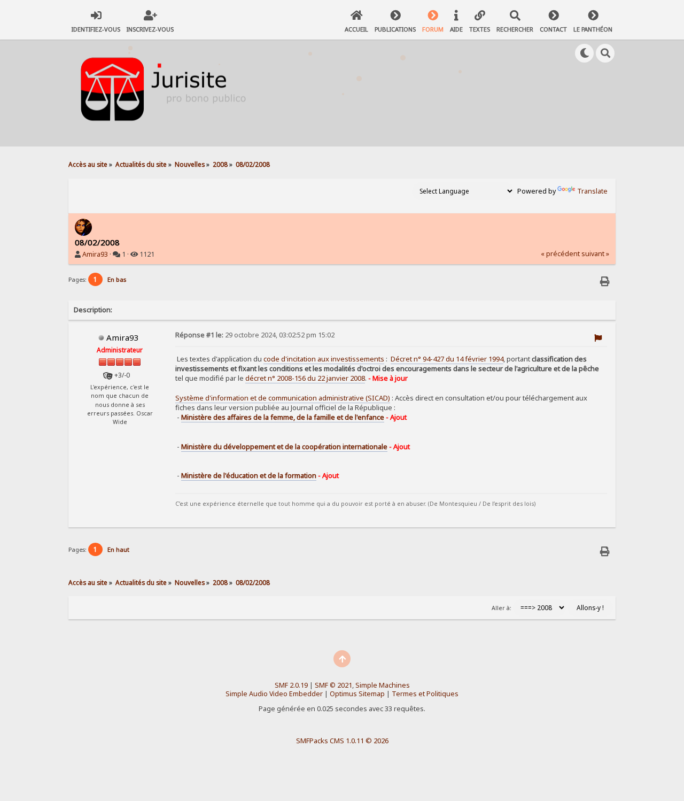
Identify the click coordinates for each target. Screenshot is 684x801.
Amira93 (95, 254)
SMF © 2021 (333, 685)
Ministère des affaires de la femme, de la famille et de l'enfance (282, 417)
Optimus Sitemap (357, 693)
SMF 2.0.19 (291, 685)
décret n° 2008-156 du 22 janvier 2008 (305, 378)
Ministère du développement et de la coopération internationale (284, 446)
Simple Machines (382, 685)
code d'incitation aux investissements (323, 359)
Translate (592, 191)
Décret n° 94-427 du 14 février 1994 (447, 359)
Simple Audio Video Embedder (274, 693)
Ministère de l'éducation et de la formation (248, 475)
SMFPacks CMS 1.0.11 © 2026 (342, 740)
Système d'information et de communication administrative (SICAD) (282, 398)
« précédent (560, 253)
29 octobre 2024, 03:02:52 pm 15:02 (255, 335)
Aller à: (501, 608)
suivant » (595, 253)
